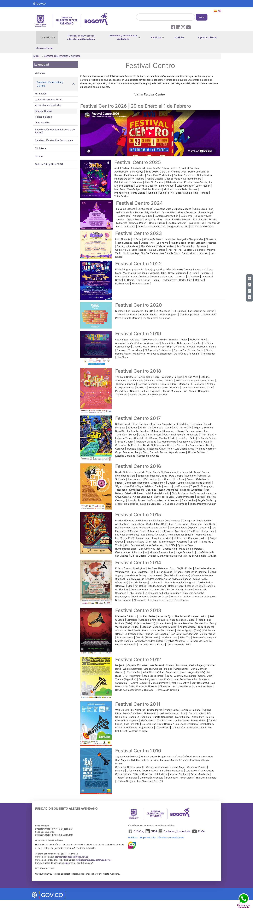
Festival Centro (43, 111)
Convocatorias (44, 48)
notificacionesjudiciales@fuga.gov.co (94, 860)
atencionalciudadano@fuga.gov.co (71, 856)
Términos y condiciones (170, 837)
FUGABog (139, 831)
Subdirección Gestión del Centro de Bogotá (55, 131)
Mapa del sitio (147, 837)
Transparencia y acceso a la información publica (81, 37)
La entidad (47, 37)
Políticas (133, 837)
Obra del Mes (42, 122)
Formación (41, 93)
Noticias (179, 37)
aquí (66, 863)
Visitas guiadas (43, 116)
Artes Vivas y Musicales (48, 105)
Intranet (39, 156)
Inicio (36, 56)
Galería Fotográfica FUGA (49, 164)
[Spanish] (215, 11)
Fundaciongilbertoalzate (177, 831)
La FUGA (40, 72)
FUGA (154, 831)
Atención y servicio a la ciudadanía (123, 37)
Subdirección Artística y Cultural (62, 56)
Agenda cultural (207, 37)
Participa (156, 37)
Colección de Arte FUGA (48, 99)
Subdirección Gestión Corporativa (54, 140)
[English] (219, 11)
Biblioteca (40, 148)
